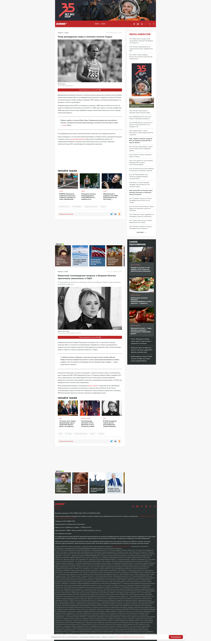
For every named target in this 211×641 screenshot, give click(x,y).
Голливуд (69, 434)
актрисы (101, 434)
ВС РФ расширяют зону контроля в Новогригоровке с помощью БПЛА (138, 176)
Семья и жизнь (85, 418)
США (60, 418)
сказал (64, 125)
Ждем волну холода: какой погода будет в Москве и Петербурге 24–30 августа (141, 41)
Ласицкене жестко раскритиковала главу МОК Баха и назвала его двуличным (88, 197)
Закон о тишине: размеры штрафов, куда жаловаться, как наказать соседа (139, 184)
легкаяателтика (64, 206)
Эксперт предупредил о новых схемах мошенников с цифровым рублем (141, 148)
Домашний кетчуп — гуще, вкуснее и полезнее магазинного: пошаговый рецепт (141, 331)
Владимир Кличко (81, 434)
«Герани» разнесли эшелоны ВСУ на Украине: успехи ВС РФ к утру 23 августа (140, 140)
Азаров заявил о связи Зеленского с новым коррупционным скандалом (141, 133)
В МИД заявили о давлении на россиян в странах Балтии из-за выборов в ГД (140, 125)
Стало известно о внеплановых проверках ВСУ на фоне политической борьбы (141, 162)
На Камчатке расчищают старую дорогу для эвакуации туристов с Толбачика (141, 208)
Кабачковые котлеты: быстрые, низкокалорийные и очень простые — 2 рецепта (141, 300)
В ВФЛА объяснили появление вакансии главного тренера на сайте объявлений (67, 196)
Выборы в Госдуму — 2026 (100, 24)
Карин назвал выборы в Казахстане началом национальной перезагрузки (140, 57)
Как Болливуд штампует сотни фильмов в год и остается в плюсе (87, 423)
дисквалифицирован (77, 139)
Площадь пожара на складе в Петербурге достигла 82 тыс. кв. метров (140, 200)
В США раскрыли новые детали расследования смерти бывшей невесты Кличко (110, 424)
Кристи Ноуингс (93, 386)
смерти (103, 206)
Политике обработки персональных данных (130, 637)
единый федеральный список (122, 546)
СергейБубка (77, 206)
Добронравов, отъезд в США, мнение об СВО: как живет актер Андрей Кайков (141, 358)
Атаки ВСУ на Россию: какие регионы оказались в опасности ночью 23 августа (140, 192)
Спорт (61, 191)
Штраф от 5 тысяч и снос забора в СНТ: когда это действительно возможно (141, 269)
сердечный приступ (90, 206)
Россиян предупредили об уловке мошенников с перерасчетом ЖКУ (141, 49)
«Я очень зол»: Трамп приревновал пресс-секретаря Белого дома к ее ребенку (67, 423)
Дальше (140, 232)
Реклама (58, 509)
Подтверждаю (176, 637)
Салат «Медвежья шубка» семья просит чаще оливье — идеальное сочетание (141, 341)
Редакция (58, 507)
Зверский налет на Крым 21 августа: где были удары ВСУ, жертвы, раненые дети (141, 350)
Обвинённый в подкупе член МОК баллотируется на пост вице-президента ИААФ (110, 197)
